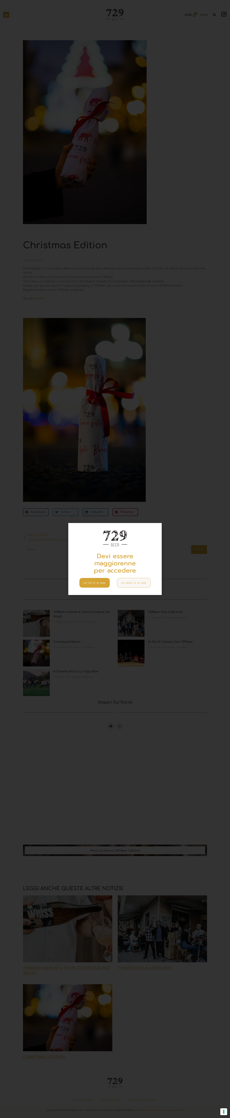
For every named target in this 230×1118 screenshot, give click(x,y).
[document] (115, 559)
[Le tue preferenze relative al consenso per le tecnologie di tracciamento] (223, 1111)
